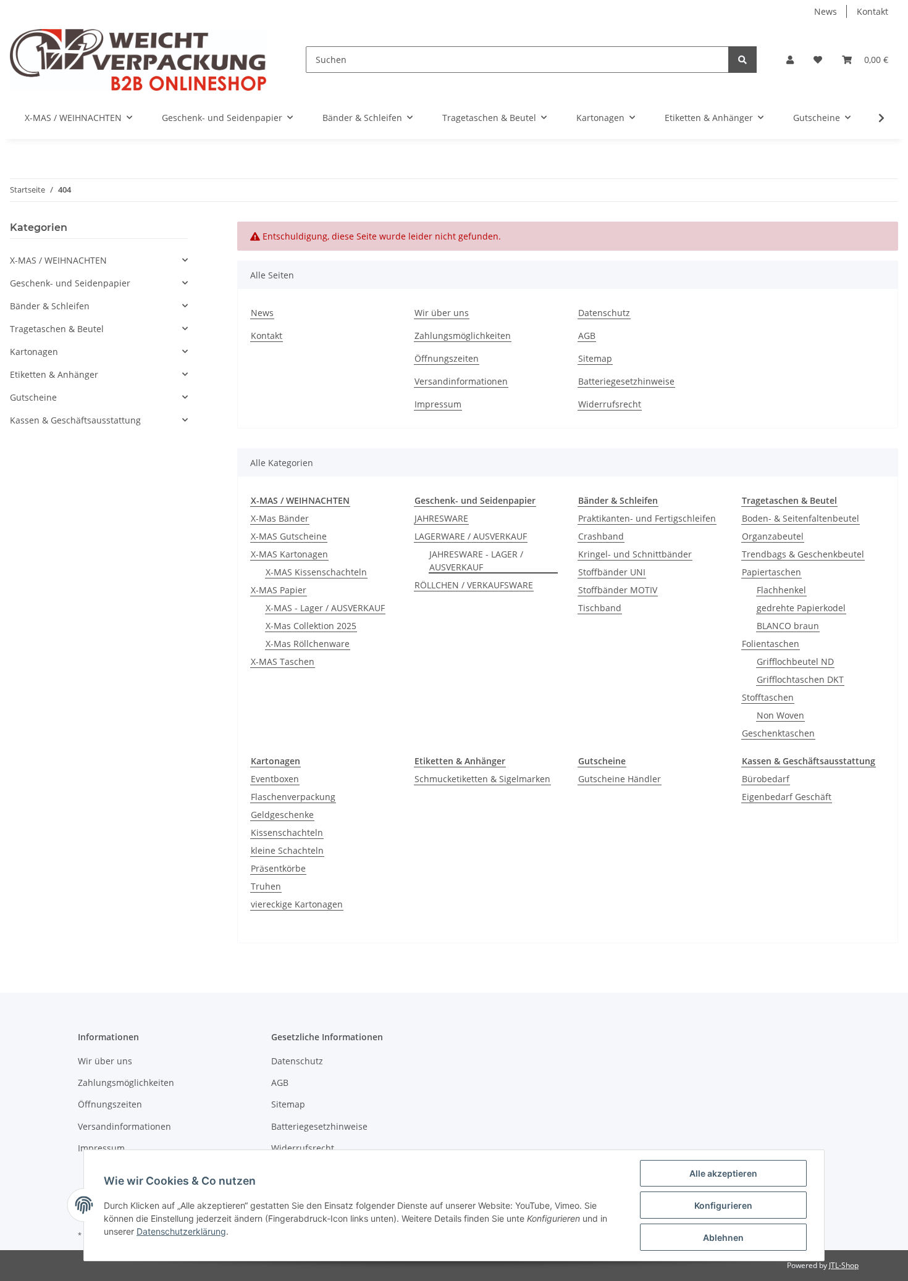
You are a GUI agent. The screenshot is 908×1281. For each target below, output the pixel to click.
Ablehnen (723, 1237)
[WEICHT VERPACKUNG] (138, 59)
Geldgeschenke (282, 814)
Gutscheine (33, 397)
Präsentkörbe (278, 868)
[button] (790, 59)
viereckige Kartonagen (297, 904)
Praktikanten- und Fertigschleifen (647, 518)
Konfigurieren (723, 1205)
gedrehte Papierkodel (801, 608)
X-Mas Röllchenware (308, 643)
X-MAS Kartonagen (289, 554)
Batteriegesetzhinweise (626, 381)
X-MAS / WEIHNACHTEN (58, 260)
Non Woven (780, 715)
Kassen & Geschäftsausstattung (75, 420)
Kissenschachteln (287, 832)
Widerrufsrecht (609, 404)
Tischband (599, 608)
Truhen (266, 886)
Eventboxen (275, 779)
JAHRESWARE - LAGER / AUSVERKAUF (476, 560)
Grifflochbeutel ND (795, 661)
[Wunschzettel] (818, 59)
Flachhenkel (781, 590)
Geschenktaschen (778, 733)
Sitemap (595, 358)
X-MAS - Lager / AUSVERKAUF (325, 608)
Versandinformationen (461, 381)
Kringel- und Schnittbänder (635, 554)
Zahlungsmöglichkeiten (462, 335)
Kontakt (872, 11)
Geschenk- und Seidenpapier (70, 283)
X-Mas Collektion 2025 (311, 626)
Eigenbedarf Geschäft (786, 797)
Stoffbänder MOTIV (617, 590)
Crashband (601, 536)
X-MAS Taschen (282, 661)
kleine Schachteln (287, 850)
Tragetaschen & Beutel (57, 329)
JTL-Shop (844, 1265)
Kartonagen (34, 351)
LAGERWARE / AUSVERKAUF (470, 536)
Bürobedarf (765, 779)
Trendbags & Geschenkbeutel (803, 554)
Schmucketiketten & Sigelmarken (482, 779)
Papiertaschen (771, 572)
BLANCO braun (788, 626)
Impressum (437, 404)
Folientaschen (770, 643)
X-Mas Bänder (280, 518)
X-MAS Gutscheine (289, 536)
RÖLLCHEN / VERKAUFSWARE (473, 585)
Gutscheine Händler (619, 779)
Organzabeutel (773, 536)
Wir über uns (441, 313)
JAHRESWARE (441, 518)
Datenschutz (604, 313)
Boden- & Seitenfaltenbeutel (800, 518)
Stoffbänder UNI (611, 572)
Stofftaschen (768, 697)
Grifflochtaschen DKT (800, 679)
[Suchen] (742, 59)
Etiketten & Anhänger (54, 374)
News (825, 11)
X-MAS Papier (278, 590)
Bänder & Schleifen (50, 306)
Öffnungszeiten (446, 358)
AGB (586, 335)
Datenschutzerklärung (181, 1231)
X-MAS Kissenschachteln (316, 572)
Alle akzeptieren (723, 1173)
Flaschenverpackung (293, 797)
